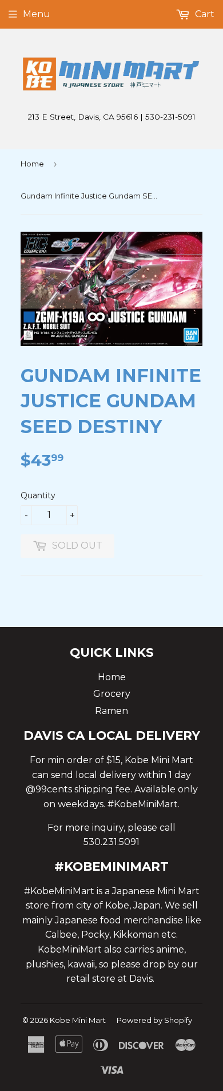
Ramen (111, 710)
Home (32, 163)
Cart (203, 14)
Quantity (38, 495)
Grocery (111, 693)
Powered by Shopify (154, 1020)
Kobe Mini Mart (78, 1020)
